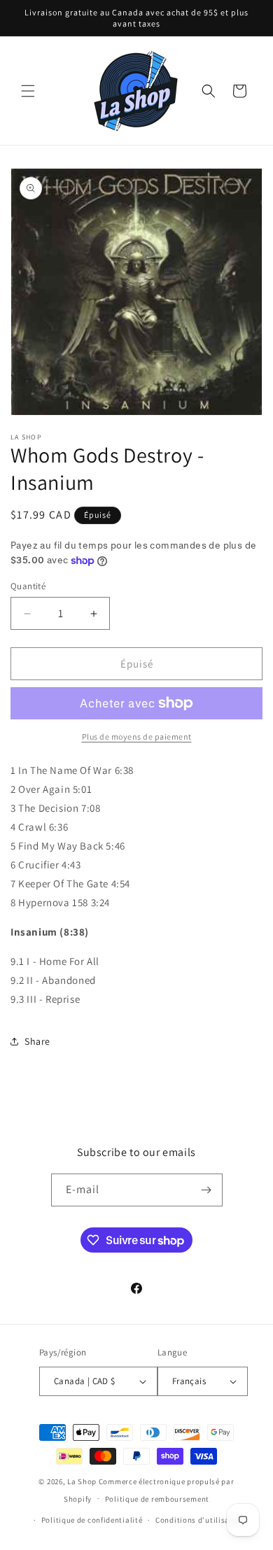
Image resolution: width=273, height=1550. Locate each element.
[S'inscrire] (206, 1190)
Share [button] (37, 1041)
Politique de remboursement (157, 1499)
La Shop (82, 1481)
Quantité (28, 586)
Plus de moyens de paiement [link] (137, 736)
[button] (28, 91)
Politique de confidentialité (92, 1520)
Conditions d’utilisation (200, 1520)
